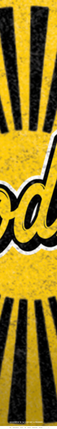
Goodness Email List (16, 427)
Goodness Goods (34, 427)
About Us (21, 427)
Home (10, 427)
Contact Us (29, 427)
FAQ (25, 427)
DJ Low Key (40, 427)
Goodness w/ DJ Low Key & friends (26, 422)
